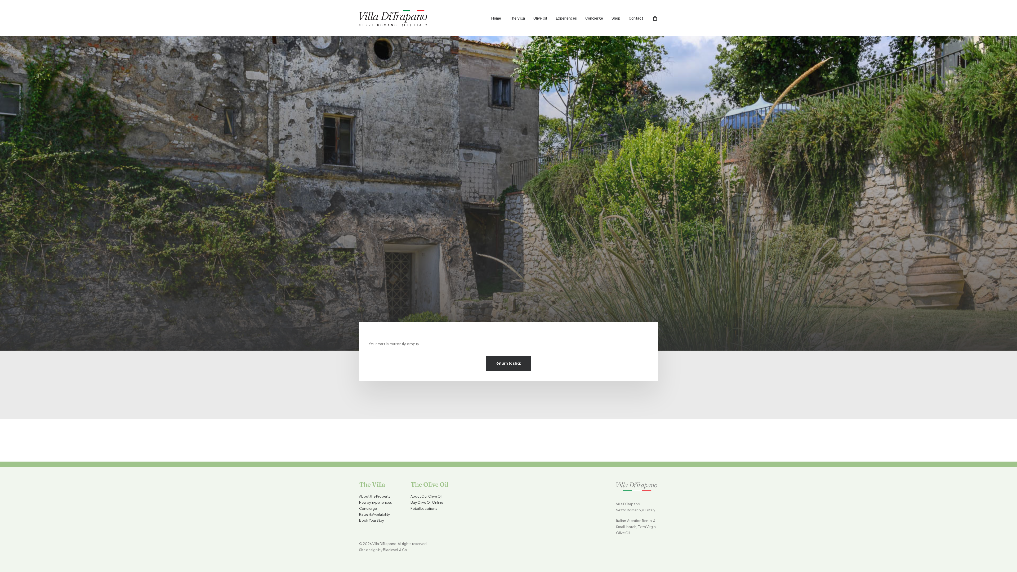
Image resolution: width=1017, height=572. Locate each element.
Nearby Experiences (375, 502)
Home (496, 18)
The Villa (517, 18)
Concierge (594, 18)
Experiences (566, 18)
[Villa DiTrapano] (393, 18)
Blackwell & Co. (395, 550)
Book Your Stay (371, 520)
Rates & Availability (374, 514)
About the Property (374, 496)
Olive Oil (540, 18)
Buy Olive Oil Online (427, 502)
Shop (616, 18)
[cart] (655, 18)
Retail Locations (424, 508)
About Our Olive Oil (426, 496)
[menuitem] (496, 18)
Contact (636, 18)
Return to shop (508, 363)
